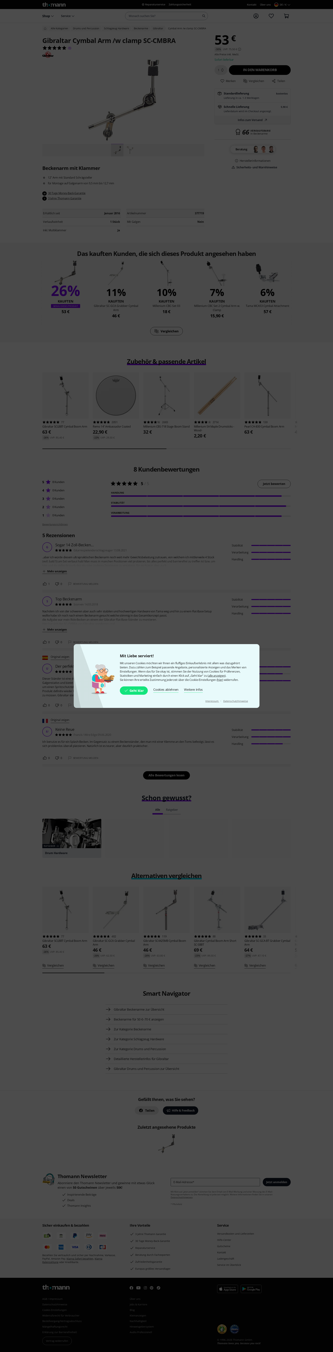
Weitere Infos (193, 689)
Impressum (212, 701)
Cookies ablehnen (165, 689)
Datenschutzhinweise (235, 701)
